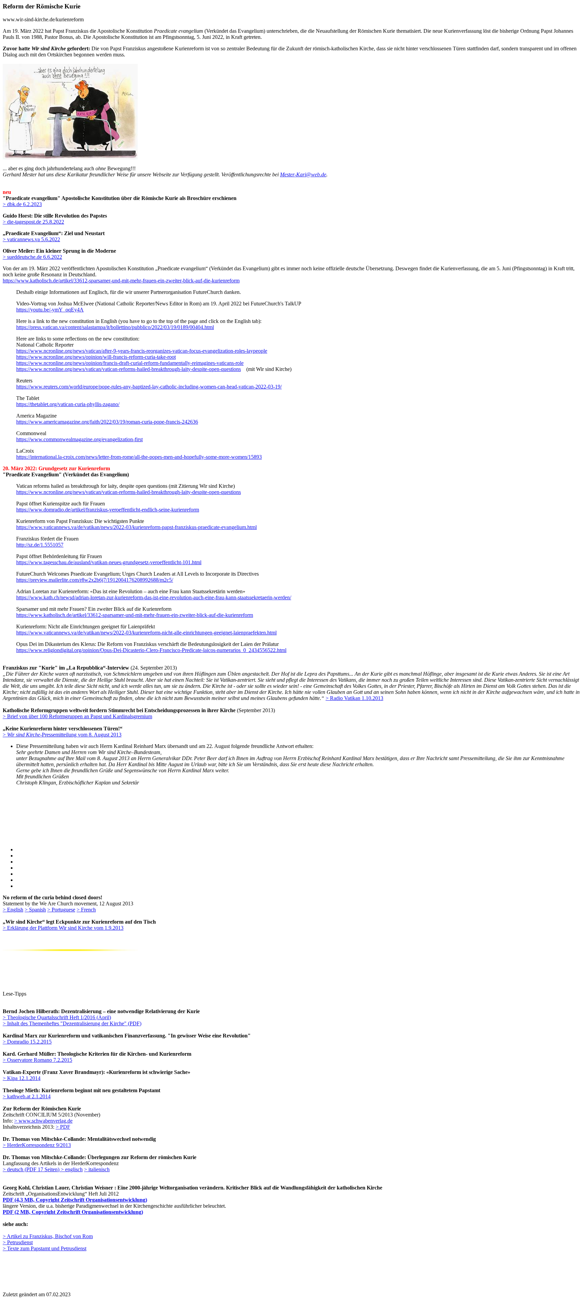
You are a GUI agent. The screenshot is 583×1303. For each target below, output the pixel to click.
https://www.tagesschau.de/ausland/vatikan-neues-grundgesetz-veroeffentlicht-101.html (108, 562)
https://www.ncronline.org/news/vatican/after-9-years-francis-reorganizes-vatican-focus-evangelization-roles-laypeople (141, 351)
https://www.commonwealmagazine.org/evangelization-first (79, 439)
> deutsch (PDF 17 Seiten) (32, 1169)
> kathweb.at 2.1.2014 (27, 1096)
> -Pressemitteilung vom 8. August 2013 (62, 734)
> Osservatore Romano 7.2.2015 (37, 1060)
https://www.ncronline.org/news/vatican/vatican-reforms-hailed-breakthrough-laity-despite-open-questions (128, 369)
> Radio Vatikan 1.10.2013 (354, 698)
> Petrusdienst (18, 1242)
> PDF (63, 1127)
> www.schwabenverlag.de (43, 1121)
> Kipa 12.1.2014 (21, 1078)
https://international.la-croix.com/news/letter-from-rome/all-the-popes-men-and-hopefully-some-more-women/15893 (139, 457)
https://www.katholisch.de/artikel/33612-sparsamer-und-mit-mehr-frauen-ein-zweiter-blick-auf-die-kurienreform (121, 280)
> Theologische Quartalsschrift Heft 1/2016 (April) (57, 1017)
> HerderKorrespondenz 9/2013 (37, 1145)
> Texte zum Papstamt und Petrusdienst (44, 1248)
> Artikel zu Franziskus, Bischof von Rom (48, 1236)
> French (86, 909)
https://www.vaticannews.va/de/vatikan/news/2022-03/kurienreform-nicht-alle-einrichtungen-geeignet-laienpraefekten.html (146, 632)
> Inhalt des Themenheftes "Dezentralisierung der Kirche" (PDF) (72, 1023)
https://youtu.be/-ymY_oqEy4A (50, 309)
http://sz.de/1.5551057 (39, 545)
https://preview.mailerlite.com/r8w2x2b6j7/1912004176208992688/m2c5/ (94, 580)
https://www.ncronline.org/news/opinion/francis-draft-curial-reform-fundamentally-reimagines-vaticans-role (130, 363)
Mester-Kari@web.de (303, 174)
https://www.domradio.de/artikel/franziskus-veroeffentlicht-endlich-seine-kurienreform (107, 509)
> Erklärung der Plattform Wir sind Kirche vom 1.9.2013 (63, 928)
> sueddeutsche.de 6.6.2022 (32, 257)
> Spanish (35, 909)
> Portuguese (61, 909)
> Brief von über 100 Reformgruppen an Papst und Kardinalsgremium (77, 716)
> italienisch (97, 1169)
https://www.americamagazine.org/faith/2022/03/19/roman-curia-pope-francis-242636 (107, 422)
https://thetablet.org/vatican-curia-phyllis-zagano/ (67, 404)
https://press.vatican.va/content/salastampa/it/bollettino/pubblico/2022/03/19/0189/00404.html (115, 327)
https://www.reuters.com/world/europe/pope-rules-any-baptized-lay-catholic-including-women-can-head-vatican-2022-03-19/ (149, 387)
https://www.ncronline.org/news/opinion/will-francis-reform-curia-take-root (96, 357)
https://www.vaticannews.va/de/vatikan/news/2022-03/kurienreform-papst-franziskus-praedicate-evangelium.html (136, 527)
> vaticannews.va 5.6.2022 (31, 239)
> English (13, 909)
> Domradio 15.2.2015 (27, 1042)
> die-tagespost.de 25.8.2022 (33, 222)
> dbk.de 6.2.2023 (22, 204)
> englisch (72, 1169)
